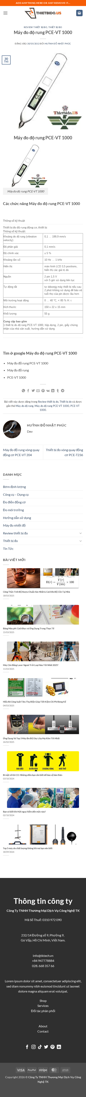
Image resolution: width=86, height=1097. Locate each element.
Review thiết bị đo (35, 27)
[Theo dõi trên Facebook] (27, 1047)
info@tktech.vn (43, 955)
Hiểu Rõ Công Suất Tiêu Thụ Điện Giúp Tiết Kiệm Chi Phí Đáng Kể (34, 701)
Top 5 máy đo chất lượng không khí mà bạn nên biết (27, 848)
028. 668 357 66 (43, 966)
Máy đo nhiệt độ (14, 525)
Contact (43, 1031)
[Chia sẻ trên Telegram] (62, 391)
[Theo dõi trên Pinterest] (52, 1047)
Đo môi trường (13, 510)
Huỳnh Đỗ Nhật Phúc (58, 43)
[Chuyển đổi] (80, 533)
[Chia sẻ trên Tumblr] (57, 391)
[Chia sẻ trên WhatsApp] (23, 391)
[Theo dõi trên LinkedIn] (59, 1047)
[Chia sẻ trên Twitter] (33, 391)
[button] (5, 13)
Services (43, 1006)
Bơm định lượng (14, 487)
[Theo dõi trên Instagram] (33, 1047)
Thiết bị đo (55, 27)
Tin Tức (8, 548)
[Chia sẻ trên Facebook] (28, 391)
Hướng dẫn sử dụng (17, 518)
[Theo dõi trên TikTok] (40, 1047)
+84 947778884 (43, 960)
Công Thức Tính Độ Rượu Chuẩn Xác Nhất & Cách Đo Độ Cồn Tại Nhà (36, 591)
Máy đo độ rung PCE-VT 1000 (52, 405)
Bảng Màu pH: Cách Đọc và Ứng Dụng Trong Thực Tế (28, 628)
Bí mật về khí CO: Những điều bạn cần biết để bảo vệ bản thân (32, 775)
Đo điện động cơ (14, 502)
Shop (43, 1000)
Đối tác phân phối (43, 1011)
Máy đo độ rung (24, 405)
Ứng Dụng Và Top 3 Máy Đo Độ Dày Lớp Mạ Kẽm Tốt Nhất (31, 738)
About (43, 1026)
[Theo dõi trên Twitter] (46, 1047)
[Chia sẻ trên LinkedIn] (52, 391)
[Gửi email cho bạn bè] (38, 391)
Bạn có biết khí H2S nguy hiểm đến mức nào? (24, 811)
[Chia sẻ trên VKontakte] (48, 391)
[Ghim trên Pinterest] (43, 391)
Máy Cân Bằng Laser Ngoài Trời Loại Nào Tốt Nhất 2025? (30, 665)
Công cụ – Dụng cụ (16, 494)
